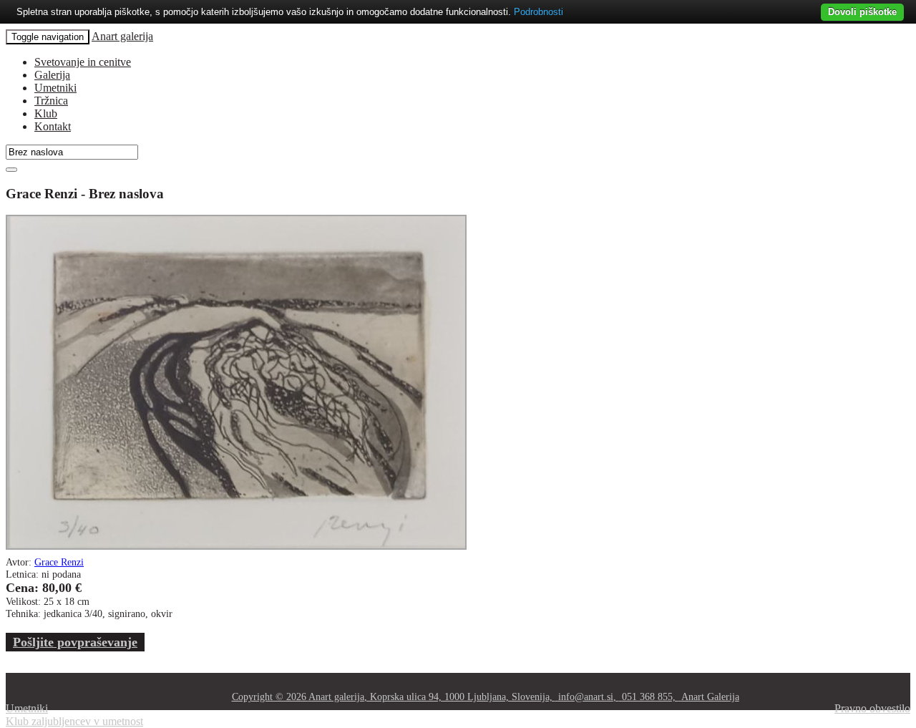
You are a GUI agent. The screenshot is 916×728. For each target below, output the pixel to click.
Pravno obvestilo (872, 708)
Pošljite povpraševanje (75, 642)
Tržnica (51, 100)
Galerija (52, 75)
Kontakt (52, 126)
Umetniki (55, 88)
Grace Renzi (59, 562)
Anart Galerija (710, 696)
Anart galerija (122, 36)
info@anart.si (585, 696)
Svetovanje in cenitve (82, 62)
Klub (45, 113)
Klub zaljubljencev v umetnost (74, 721)
